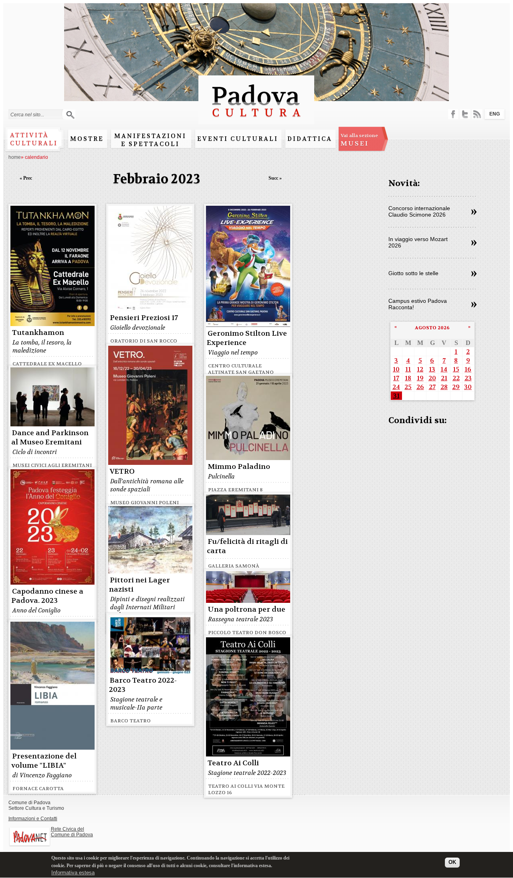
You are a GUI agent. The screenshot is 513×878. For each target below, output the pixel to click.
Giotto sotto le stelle (413, 273)
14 (443, 369)
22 (456, 378)
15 (456, 369)
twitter (465, 114)
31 (396, 395)
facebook (453, 114)
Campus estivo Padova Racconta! (417, 304)
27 (432, 387)
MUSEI (359, 140)
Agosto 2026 (432, 327)
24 (396, 387)
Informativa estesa (73, 873)
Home (14, 157)
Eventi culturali (237, 139)
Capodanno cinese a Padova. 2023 (47, 596)
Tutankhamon (38, 332)
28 (444, 387)
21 (444, 378)
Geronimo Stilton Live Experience (247, 338)
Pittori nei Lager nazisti (139, 585)
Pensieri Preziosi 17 (144, 317)
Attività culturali (34, 139)
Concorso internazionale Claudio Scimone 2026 (419, 211)
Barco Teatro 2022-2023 (143, 685)
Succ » (275, 178)
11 (408, 369)
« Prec (26, 178)
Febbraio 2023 (156, 179)
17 (396, 378)
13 (432, 369)
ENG (494, 114)
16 (468, 369)
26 (420, 387)
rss (477, 114)
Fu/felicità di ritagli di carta (247, 546)
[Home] (256, 120)
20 (432, 378)
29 (456, 387)
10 (396, 369)
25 (408, 387)
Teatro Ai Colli (233, 763)
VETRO (122, 471)
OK (452, 863)
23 (468, 378)
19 (420, 378)
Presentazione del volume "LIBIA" (44, 761)
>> (474, 212)
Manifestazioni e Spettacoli (150, 140)
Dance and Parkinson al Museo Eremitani (50, 437)
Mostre (87, 139)
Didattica (309, 139)
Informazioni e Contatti (32, 818)
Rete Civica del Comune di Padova (72, 831)
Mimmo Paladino (239, 466)
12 (420, 369)
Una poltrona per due (246, 609)
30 (468, 387)
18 (408, 378)
